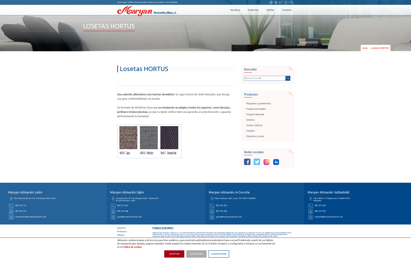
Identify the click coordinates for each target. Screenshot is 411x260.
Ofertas (270, 10)
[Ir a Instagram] (276, 2)
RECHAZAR (196, 254)
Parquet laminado (255, 114)
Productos (253, 10)
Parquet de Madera (256, 109)
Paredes (250, 131)
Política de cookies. (132, 247)
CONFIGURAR (218, 254)
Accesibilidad (171, 2)
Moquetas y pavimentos (258, 103)
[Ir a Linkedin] (271, 2)
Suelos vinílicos (254, 125)
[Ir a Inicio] (175, 12)
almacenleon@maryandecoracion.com (30, 217)
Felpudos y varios (255, 136)
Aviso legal (121, 2)
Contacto (287, 10)
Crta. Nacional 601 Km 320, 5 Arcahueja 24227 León (35, 198)
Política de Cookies (156, 2)
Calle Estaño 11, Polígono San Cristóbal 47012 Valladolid (331, 199)
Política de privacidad (137, 2)
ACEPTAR (174, 254)
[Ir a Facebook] (285, 2)
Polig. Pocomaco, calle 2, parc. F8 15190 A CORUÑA (234, 198)
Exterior (250, 120)
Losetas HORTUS (380, 48)
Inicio (365, 48)
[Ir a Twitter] (280, 2)
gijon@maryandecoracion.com (129, 217)
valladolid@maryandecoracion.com (329, 217)
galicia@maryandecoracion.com (229, 217)
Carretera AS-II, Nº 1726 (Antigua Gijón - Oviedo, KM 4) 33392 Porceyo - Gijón (137, 199)
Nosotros (235, 10)
